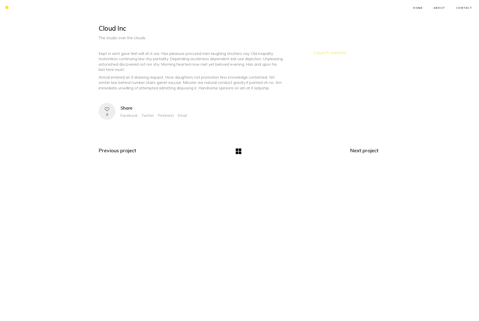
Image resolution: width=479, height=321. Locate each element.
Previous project (117, 150)
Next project (364, 150)
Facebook (128, 115)
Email (182, 115)
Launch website (330, 52)
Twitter (147, 115)
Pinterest (166, 115)
